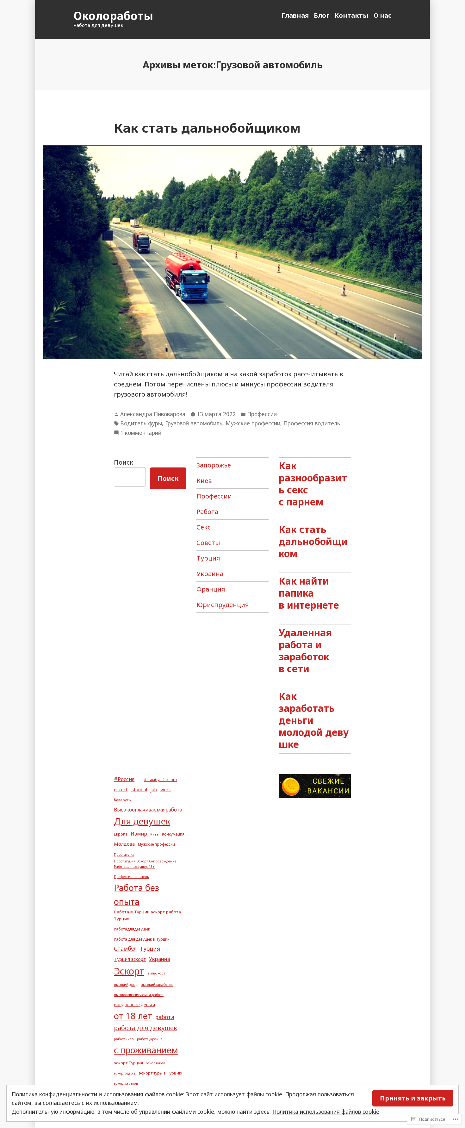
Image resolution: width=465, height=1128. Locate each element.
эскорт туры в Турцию (160, 1073)
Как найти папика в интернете (309, 592)
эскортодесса (125, 1073)
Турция (208, 558)
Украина (209, 573)
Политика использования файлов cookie (325, 1111)
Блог (321, 15)
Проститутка (124, 854)
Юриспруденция (222, 604)
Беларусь (122, 799)
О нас (383, 15)
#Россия (124, 779)
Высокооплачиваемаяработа (148, 809)
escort (120, 789)
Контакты (351, 15)
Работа (207, 511)
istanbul (139, 789)
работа (164, 1017)
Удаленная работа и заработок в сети (305, 650)
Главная (295, 15)
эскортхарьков (126, 1083)
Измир (139, 833)
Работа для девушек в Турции (142, 939)
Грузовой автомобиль (193, 423)
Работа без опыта (136, 894)
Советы (208, 542)
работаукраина (150, 1039)
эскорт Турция (128, 1063)
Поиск (123, 462)
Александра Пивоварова (152, 414)
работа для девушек (145, 1028)
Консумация (173, 834)
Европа (120, 834)
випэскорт (156, 973)
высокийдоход (126, 984)
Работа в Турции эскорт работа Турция (147, 915)
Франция (210, 589)
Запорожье (213, 465)
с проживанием (146, 1050)
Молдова (124, 844)
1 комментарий (140, 433)
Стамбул (125, 948)
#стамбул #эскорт (160, 779)
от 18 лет (133, 1016)
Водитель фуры (141, 423)
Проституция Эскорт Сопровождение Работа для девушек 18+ (145, 864)
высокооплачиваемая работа (139, 995)
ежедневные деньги (134, 1004)
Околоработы (113, 15)
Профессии (262, 414)
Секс (203, 527)
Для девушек (142, 821)
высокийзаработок (157, 984)
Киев (204, 480)
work (165, 789)
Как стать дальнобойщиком (207, 127)
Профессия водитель (311, 423)
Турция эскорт (130, 959)
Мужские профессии (253, 423)
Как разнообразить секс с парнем (313, 483)
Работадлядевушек (132, 928)
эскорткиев (155, 1063)
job (153, 789)
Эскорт (129, 971)
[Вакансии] (315, 785)
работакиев (124, 1039)
